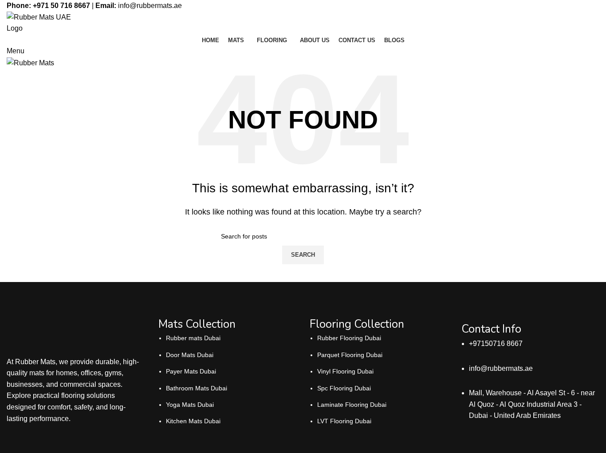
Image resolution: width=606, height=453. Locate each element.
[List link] (227, 369)
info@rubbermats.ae (150, 5)
